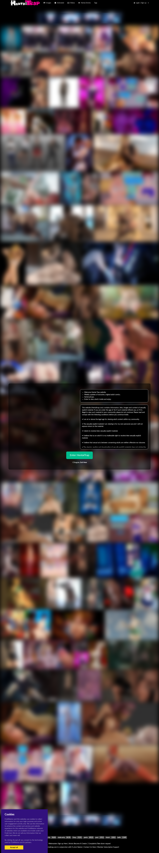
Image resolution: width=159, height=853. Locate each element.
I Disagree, (79, 462)
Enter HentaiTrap (79, 455)
